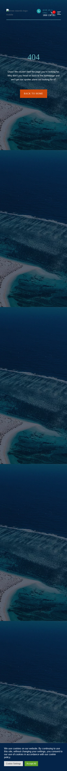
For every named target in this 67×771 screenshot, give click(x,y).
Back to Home (33, 93)
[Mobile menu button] (59, 13)
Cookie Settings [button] (13, 763)
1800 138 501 (49, 15)
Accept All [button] (31, 763)
